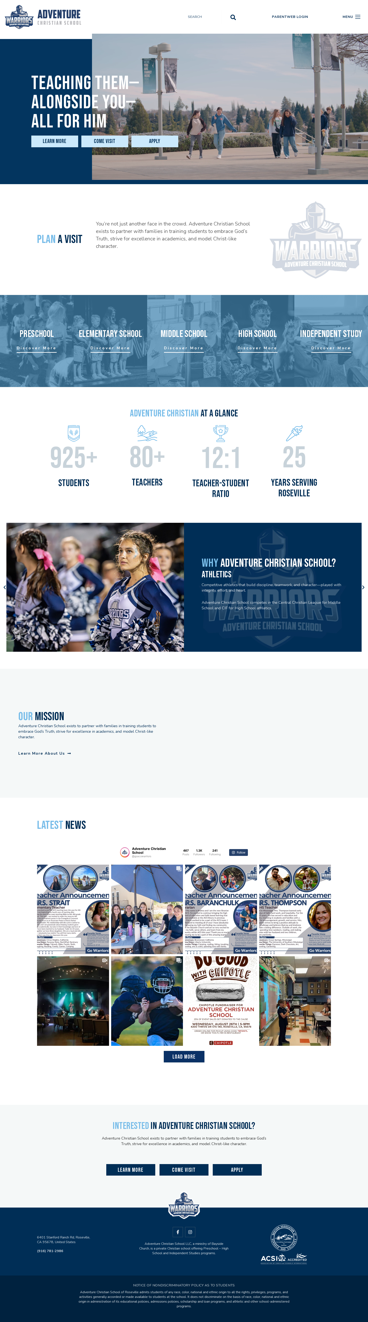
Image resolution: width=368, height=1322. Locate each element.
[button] (4, 587)
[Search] (233, 17)
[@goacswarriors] (125, 852)
